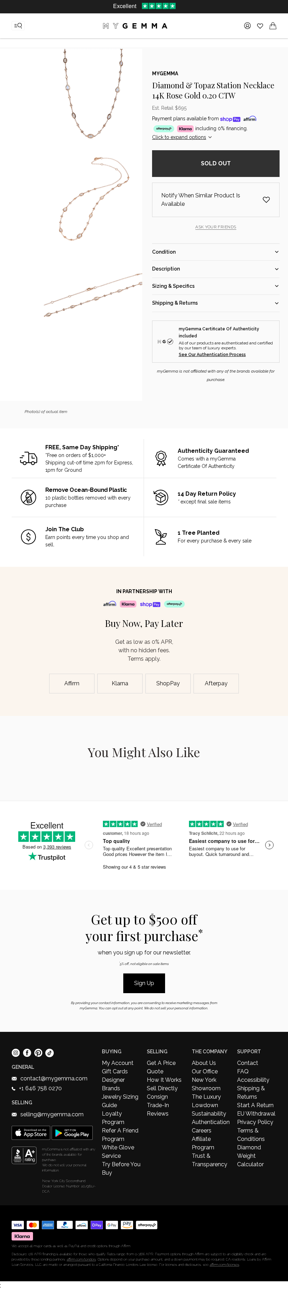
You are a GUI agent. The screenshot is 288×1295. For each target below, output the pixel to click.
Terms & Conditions (251, 1134)
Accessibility (253, 1080)
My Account (117, 1063)
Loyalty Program (113, 1117)
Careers (201, 1130)
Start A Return (255, 1105)
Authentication (211, 1122)
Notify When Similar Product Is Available (200, 199)
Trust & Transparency (209, 1160)
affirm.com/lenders (81, 1259)
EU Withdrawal (256, 1113)
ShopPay (168, 683)
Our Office (205, 1071)
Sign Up (144, 983)
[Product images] (93, 225)
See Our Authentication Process (212, 354)
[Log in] (247, 25)
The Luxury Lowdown (206, 1101)
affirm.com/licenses (224, 1265)
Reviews (158, 1113)
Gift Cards (115, 1071)
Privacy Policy (255, 1122)
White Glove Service (118, 1151)
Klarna (120, 683)
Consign (157, 1096)
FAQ (243, 1071)
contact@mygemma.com (53, 1078)
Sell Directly (162, 1088)
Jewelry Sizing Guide (120, 1101)
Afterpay (216, 683)
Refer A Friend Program (120, 1134)
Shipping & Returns (251, 1092)
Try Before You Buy (121, 1168)
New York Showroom (206, 1084)
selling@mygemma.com (52, 1114)
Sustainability (209, 1113)
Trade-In (158, 1105)
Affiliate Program (203, 1143)
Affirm (71, 683)
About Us (204, 1063)
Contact (247, 1063)
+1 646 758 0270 (40, 1088)
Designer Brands (113, 1084)
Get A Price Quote (161, 1067)
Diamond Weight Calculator (250, 1156)
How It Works (164, 1080)
